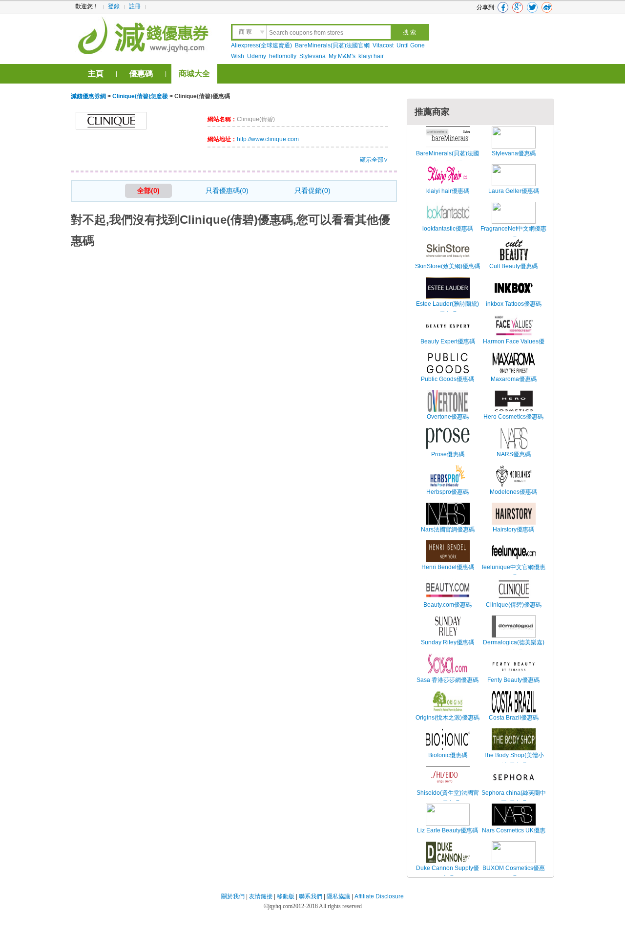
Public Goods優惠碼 (447, 379)
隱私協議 (339, 896)
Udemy (256, 56)
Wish (237, 56)
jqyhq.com (280, 906)
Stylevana (312, 56)
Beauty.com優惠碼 (447, 604)
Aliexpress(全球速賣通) (261, 45)
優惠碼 (141, 73)
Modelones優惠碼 (513, 491)
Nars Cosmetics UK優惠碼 (513, 836)
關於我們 (233, 896)
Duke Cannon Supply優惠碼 (447, 873)
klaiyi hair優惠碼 (447, 191)
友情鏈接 (260, 896)
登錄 (114, 6)
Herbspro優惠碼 (447, 491)
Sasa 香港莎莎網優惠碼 (448, 680)
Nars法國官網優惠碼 (448, 529)
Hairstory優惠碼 (513, 529)
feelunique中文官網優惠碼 (513, 572)
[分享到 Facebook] (503, 7)
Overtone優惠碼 (448, 416)
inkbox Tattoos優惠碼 (514, 303)
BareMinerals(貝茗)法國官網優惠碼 (447, 159)
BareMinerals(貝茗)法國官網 (332, 45)
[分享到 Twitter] (532, 7)
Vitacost (383, 45)
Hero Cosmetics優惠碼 (513, 416)
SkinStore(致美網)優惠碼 (447, 266)
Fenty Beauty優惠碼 (513, 680)
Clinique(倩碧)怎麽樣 (140, 96)
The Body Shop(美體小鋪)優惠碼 (513, 760)
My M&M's (342, 56)
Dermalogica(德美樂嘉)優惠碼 (513, 648)
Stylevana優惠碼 (514, 153)
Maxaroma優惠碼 (514, 379)
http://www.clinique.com (268, 139)
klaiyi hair (371, 56)
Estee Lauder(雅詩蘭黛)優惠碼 (447, 309)
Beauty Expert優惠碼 (447, 341)
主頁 (96, 73)
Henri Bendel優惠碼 (447, 567)
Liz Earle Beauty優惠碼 (447, 830)
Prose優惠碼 (447, 454)
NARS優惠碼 (514, 454)
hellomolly (282, 56)
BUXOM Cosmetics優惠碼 (513, 873)
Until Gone (410, 45)
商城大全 (194, 73)
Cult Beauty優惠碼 (513, 266)
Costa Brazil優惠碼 (514, 717)
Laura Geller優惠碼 (513, 191)
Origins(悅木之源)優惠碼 (447, 717)
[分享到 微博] (547, 7)
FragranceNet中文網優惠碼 (513, 234)
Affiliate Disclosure (379, 896)
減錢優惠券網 (145, 34)
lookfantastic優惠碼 (447, 228)
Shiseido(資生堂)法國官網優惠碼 (448, 798)
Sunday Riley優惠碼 (447, 642)
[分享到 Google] (517, 7)
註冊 (135, 6)
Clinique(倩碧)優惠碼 (514, 604)
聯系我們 (310, 896)
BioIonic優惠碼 (447, 755)
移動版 (285, 896)
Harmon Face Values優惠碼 (513, 347)
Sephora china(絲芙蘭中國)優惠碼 (513, 798)
